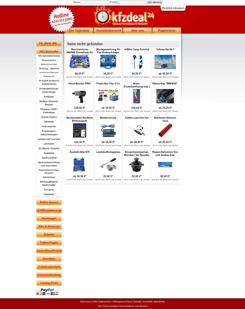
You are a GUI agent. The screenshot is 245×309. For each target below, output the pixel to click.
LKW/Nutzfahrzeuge (49, 210)
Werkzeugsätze (49, 60)
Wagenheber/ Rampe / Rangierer (49, 171)
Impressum (85, 301)
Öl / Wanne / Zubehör (49, 148)
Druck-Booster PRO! (80, 83)
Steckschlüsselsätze (49, 64)
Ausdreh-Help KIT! (80, 152)
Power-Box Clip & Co (108, 83)
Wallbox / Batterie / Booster (48, 103)
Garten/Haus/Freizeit (49, 250)
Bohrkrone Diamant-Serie (165, 119)
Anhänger (49, 96)
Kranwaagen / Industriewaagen (49, 133)
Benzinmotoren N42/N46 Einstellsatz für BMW (80, 52)
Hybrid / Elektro (49, 117)
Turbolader (49, 194)
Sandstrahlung (49, 158)
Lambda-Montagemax (108, 152)
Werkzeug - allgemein (49, 68)
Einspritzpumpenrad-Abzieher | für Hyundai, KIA (137, 155)
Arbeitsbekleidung (48, 274)
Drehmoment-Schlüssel (49, 72)
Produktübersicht (108, 30)
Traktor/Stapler (49, 242)
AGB (94, 301)
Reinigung (49, 153)
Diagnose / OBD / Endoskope (49, 111)
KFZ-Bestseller (49, 51)
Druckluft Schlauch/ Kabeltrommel (49, 82)
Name (76, 2)
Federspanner (49, 126)
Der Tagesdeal (79, 30)
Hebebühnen (49, 177)
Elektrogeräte (49, 76)
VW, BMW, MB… (49, 43)
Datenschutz (104, 301)
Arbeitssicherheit (49, 266)
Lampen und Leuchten (49, 139)
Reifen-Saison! (49, 202)
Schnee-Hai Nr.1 (165, 49)
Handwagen (49, 218)
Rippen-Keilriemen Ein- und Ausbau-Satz (165, 153)
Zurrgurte (49, 189)
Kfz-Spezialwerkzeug (49, 56)
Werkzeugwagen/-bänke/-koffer (49, 183)
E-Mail (113, 2)
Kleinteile (49, 122)
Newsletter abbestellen (154, 301)
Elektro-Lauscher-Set (136, 117)
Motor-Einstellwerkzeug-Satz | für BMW (137, 86)
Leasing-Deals (49, 282)
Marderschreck (108, 117)
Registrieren (167, 30)
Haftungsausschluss (122, 301)
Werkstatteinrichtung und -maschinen (49, 164)
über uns (137, 30)
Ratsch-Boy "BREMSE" (165, 83)
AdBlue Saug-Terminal (136, 49)
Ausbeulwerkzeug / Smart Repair (49, 90)
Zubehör (49, 234)
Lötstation (49, 144)
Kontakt (137, 301)
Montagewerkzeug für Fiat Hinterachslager (108, 51)
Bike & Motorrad (49, 226)
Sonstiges (49, 258)
